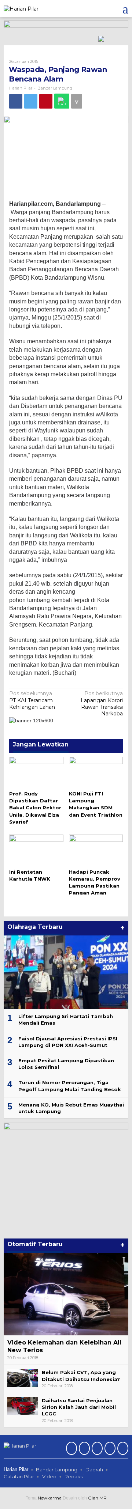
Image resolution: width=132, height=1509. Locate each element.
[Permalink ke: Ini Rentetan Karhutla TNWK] (36, 850)
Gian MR (97, 1498)
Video (49, 1476)
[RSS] (121, 1449)
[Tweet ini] (30, 101)
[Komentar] (76, 101)
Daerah (94, 1469)
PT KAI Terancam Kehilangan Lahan (32, 700)
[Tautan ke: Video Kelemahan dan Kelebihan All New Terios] (66, 1294)
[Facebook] (70, 1449)
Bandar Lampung (54, 88)
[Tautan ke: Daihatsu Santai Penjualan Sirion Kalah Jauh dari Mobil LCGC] (22, 1405)
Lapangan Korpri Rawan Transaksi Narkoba (102, 703)
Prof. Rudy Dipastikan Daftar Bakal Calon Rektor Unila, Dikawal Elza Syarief (35, 808)
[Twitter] (83, 1449)
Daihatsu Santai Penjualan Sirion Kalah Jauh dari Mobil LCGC (79, 1407)
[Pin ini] (45, 101)
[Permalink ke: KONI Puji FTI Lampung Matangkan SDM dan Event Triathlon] (96, 772)
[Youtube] (109, 1449)
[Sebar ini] (15, 101)
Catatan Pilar (19, 1476)
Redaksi (74, 1476)
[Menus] (125, 8)
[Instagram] (96, 1449)
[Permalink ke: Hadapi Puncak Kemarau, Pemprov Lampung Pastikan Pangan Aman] (96, 850)
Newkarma (50, 1498)
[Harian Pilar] (21, 8)
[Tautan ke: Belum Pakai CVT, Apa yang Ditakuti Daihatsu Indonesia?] (22, 1377)
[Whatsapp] (61, 101)
